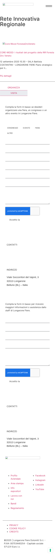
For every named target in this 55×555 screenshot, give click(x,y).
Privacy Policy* (28, 219)
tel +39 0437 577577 (18, 256)
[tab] (14, 87)
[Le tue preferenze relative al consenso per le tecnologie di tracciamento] (50, 550)
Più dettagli (5, 75)
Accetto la (22, 219)
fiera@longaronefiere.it (19, 252)
